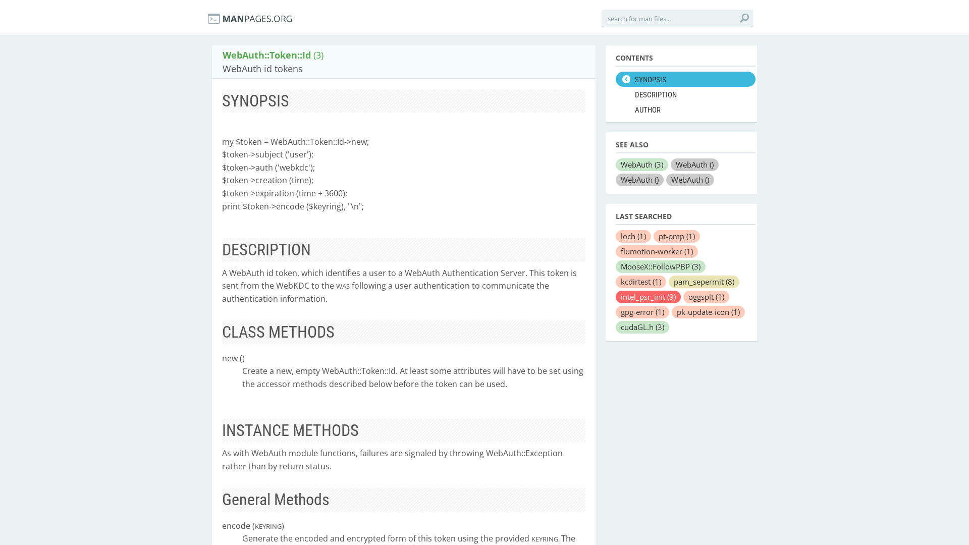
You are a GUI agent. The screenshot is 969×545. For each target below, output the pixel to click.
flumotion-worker (657, 251)
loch (633, 236)
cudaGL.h (642, 327)
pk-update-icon (708, 312)
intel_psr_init (648, 297)
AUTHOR (648, 110)
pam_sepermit (704, 282)
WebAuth (642, 164)
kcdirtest (641, 282)
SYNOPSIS (650, 79)
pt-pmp (677, 236)
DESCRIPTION (656, 94)
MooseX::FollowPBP (661, 266)
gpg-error (642, 312)
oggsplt (706, 297)
